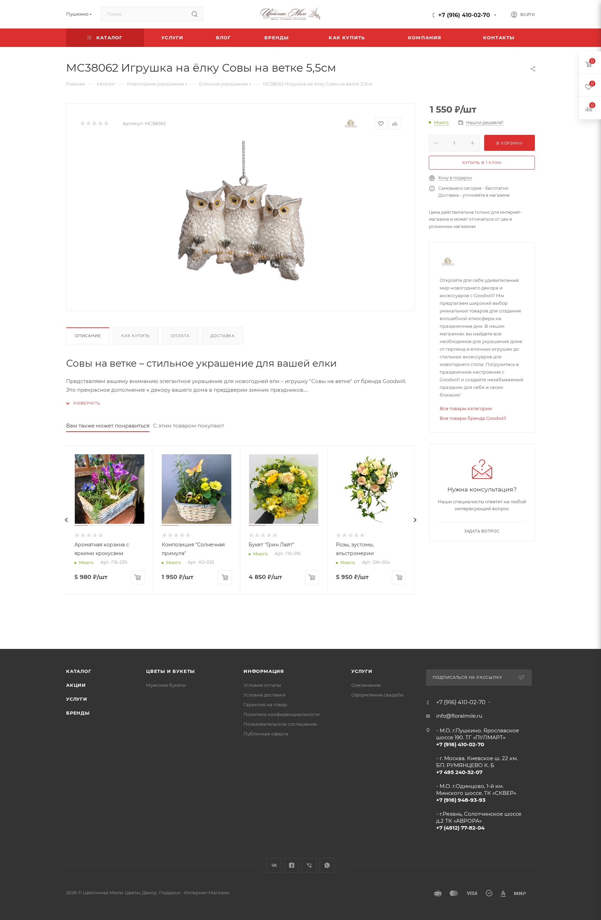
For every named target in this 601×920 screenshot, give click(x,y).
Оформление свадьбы (377, 695)
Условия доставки (264, 695)
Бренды (78, 713)
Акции (76, 685)
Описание (88, 335)
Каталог (78, 671)
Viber (309, 865)
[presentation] (66, 520)
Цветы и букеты (170, 671)
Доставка (222, 335)
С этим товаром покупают (188, 425)
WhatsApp (327, 865)
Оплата (180, 335)
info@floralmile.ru (459, 716)
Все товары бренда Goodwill (473, 418)
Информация (263, 671)
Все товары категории (466, 408)
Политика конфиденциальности (281, 714)
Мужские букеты (166, 685)
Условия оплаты (262, 685)
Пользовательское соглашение (280, 724)
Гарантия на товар (265, 704)
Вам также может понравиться (108, 425)
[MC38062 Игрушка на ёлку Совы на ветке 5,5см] (240, 219)
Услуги (76, 699)
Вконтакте (273, 865)
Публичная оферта (265, 733)
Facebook (291, 865)
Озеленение (366, 685)
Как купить (135, 335)
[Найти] (194, 14)
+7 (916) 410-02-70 (464, 15)
